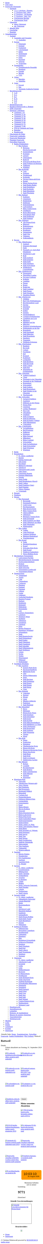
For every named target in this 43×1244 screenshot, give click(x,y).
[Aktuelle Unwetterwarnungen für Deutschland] (21, 1209)
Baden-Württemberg (16, 1036)
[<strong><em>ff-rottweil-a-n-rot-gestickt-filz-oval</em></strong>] (28, 1055)
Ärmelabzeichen (22, 1034)
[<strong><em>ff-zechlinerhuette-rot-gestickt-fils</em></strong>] (13, 1173)
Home (14, 1034)
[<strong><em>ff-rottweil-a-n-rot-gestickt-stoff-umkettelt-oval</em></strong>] (13, 1072)
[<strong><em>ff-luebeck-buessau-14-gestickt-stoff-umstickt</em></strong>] (28, 1160)
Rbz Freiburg (29, 1036)
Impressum (9, 1236)
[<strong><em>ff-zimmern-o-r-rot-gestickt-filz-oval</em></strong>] (28, 1086)
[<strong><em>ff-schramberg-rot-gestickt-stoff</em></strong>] (13, 1086)
